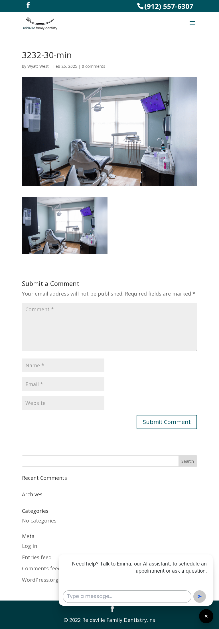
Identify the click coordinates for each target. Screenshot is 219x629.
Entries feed (37, 557)
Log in (29, 545)
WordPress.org (40, 579)
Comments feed (41, 568)
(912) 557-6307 (168, 6)
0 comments (93, 66)
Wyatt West (38, 66)
